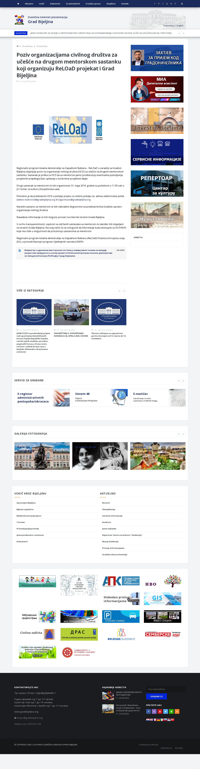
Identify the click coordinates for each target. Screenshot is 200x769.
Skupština (111, 3)
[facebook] (155, 3)
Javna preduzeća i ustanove (30, 535)
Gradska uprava (93, 3)
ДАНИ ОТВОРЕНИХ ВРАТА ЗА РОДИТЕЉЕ (129, 693)
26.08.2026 (124, 698)
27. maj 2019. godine (27, 81)
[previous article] (184, 33)
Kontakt (125, 3)
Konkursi (106, 522)
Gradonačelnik (73, 3)
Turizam (21, 522)
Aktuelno (29, 3)
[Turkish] (172, 720)
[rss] (175, 3)
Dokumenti (55, 3)
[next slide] (124, 291)
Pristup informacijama (113, 548)
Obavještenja (21, 33)
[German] (158, 720)
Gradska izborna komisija (114, 554)
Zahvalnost (166, 748)
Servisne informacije (112, 515)
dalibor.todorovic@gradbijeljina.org (36, 199)
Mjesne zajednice (25, 509)
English (179, 25)
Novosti (106, 502)
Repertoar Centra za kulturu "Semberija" (122, 535)
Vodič (41, 3)
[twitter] (159, 3)
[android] (171, 3)
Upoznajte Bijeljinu (26, 502)
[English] (151, 720)
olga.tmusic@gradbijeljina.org (74, 199)
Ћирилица (168, 25)
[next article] (179, 33)
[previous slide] (120, 291)
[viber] (163, 3)
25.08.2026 (124, 713)
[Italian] (162, 720)
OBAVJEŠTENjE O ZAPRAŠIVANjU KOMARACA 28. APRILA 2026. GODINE (71, 334)
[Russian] (165, 720)
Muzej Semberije (110, 541)
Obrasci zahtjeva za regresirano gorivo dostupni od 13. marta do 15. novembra (70, 33)
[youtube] (167, 3)
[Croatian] (148, 720)
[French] (155, 720)
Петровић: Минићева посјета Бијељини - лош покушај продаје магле (128, 708)
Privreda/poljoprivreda (28, 528)
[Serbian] (169, 720)
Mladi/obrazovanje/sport (29, 515)
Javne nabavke (109, 528)
